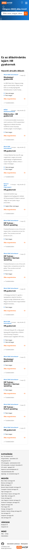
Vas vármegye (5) (5, 513)
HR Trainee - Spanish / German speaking (11, 258)
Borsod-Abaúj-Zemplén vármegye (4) (11, 487)
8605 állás (16, 9)
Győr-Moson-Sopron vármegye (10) (10, 494)
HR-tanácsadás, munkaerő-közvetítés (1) (11, 465)
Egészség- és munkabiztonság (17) (10, 474)
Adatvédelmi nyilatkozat (13, 543)
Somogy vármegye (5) (7, 509)
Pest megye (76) (5, 507)
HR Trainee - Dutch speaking (11, 224)
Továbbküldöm (9, 103)
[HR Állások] (7, 3)
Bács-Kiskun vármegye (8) (8, 480)
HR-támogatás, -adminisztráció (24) (10, 463)
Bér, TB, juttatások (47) (7, 456)
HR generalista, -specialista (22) (9, 458)
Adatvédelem (4, 536)
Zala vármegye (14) (6, 517)
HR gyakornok (10, 151)
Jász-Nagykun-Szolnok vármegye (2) (10, 500)
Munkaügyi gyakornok (8, 78)
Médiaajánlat (24, 543)
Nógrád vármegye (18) (7, 504)
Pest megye (8, 95)
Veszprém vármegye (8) (7, 515)
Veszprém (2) (4, 527)
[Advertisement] (14, 34)
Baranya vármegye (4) (7, 483)
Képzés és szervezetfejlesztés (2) (9, 469)
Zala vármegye (9, 93)
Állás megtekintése (10, 99)
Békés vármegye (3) (6, 485)
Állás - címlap (4, 533)
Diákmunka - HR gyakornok (11, 115)
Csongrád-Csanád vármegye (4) (9, 489)
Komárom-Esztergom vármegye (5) (10, 502)
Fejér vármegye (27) (6, 491)
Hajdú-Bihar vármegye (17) (8, 496)
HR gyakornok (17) (5, 461)
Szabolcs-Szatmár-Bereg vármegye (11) (11, 511)
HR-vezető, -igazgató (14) (7, 467)
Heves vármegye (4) (6, 498)
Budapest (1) (4, 524)
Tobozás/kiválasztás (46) (7, 471)
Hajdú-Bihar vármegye (12, 206)
